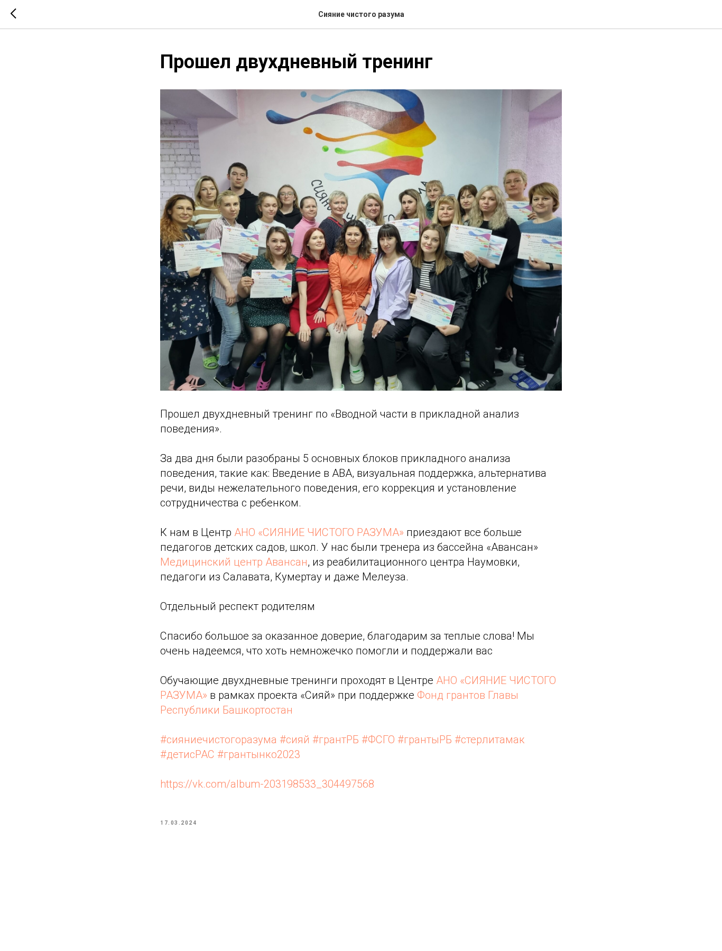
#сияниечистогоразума (218, 739)
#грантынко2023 (258, 754)
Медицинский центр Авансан (234, 562)
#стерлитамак (490, 739)
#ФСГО (378, 739)
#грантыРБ (424, 739)
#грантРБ (335, 739)
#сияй (295, 739)
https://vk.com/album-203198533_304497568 (267, 784)
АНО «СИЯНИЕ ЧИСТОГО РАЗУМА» (319, 532)
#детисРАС (187, 754)
